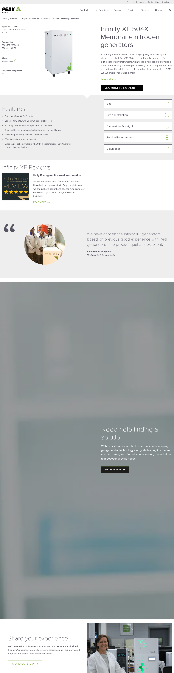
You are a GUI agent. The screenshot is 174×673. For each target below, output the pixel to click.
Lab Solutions (101, 10)
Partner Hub (153, 2)
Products (84, 10)
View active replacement (120, 88)
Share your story (23, 663)
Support (118, 10)
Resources (140, 2)
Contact (159, 10)
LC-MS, (5, 29)
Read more (39, 202)
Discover (145, 10)
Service (131, 10)
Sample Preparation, (16, 29)
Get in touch (113, 469)
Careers (130, 2)
